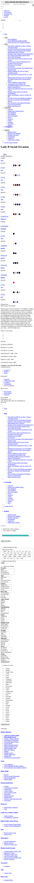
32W (24, 556)
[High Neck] (5, 635)
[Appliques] (5, 608)
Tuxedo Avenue (8, 506)
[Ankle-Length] (4, 624)
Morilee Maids (8, 779)
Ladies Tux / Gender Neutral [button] (9, 812)
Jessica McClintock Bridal (11, 742)
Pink (7, 695)
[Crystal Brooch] (5, 613)
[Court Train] (4, 629)
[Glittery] (3, 601)
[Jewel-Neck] (5, 636)
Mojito (8, 670)
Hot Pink (8, 696)
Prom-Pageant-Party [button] (7, 783)
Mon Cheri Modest (9, 750)
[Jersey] (4, 621)
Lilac (7, 689)
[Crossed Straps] (5, 594)
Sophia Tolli (7, 756)
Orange (8, 705)
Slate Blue (9, 682)
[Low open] (5, 597)
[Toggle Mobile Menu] (1, 404)
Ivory (7, 709)
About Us (7, 379)
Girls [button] (2, 829)
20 (15, 553)
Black (7, 716)
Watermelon (9, 700)
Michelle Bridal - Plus (10, 748)
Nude (7, 710)
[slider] (30, 535)
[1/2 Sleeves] (6, 648)
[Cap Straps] (5, 655)
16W (15, 555)
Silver (7, 719)
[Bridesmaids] (8, 571)
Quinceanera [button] (4, 838)
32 (6, 555)
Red (7, 703)
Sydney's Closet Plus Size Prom (13, 799)
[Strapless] (5, 660)
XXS (29, 556)
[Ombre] (3, 605)
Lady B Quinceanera (10, 841)
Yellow (8, 668)
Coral (7, 707)
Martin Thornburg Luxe (10, 746)
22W (29, 555)
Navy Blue (9, 686)
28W (14, 556)
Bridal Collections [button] (6, 732)
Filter (5, 154)
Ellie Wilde (7, 794)
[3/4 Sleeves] (6, 649)
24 (22, 553)
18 (11, 553)
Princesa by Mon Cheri (10, 844)
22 (18, 553)
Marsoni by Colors (9, 853)
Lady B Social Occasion (11, 142)
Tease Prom (7, 800)
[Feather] (4, 619)
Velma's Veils (8, 873)
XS (5, 558)
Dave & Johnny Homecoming (12, 824)
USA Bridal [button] (7, 482)
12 (29, 551)
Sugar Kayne (7, 834)
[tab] (18, 413)
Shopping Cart (8, 14)
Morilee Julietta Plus (9, 754)
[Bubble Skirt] (6, 585)
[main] (17, 224)
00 (8, 551)
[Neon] (3, 604)
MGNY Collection (9, 859)
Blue (7, 684)
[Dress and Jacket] (5, 580)
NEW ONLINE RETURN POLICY (17, 2)
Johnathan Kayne (9, 796)
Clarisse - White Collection (11, 738)
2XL (22, 558)
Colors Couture (8, 791)
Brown (8, 714)
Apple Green (9, 672)
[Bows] (5, 611)
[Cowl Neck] (5, 632)
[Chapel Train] (4, 627)
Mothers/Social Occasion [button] (8, 848)
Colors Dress (7, 789)
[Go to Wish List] (3, 6)
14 (4, 553)
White (7, 721)
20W (24, 555)
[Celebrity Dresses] (6, 586)
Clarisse (6, 786)
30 (2, 555)
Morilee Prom (8, 797)
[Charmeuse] (4, 616)
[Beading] (5, 610)
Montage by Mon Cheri (10, 854)
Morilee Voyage (8, 753)
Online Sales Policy (9, 381)
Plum (7, 702)
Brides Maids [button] (5, 771)
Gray (7, 718)
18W (20, 555)
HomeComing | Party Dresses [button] (9, 821)
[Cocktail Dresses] (8, 574)
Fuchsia (8, 698)
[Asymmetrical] (4, 626)
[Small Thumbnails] (1, 152)
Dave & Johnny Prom (10, 792)
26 (25, 553)
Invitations (7, 866)
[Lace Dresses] (5, 582)
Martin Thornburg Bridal (11, 745)
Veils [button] (2, 869)
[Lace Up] (5, 596)
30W (19, 556)
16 (8, 553)
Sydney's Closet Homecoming (12, 826)
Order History (8, 393)
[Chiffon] (4, 618)
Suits (5, 809)
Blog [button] (5, 413)
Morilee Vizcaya (8, 843)
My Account (7, 12)
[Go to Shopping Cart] (1, 6)
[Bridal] (8, 569)
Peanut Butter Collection (11, 807)
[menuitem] (18, 11)
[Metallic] (3, 602)
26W (10, 556)
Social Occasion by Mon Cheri (12, 857)
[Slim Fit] (5, 644)
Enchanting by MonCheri (11, 740)
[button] (5, 34)
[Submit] (20, 20)
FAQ (5, 373)
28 (29, 553)
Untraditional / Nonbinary (11, 817)
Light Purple (9, 691)
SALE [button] (2, 761)
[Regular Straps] (5, 657)
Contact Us (7, 370)
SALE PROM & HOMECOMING (14, 766)
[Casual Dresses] (8, 572)
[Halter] (5, 633)
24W (5, 556)
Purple (8, 688)
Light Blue (9, 681)
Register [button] (6, 511)
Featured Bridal (8, 880)
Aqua (7, 677)
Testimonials (7, 384)
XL (18, 558)
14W (10, 555)
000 (5, 551)
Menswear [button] (4, 804)
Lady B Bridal (8, 743)
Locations (7, 382)
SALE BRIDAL (8, 764)
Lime (7, 675)
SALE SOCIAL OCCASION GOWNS (15, 767)
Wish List (6, 10)
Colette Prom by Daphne (11, 788)
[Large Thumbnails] (3, 152)
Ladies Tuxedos (8, 816)
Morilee (6, 751)
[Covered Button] (5, 593)
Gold (7, 712)
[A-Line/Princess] (5, 640)
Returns (6, 371)
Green (7, 674)
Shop (5, 408)
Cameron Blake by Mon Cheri (12, 851)
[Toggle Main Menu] (1, 31)
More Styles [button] (4, 876)
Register (6, 15)
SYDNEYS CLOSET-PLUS (12, 757)
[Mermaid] (5, 643)
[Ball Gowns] (5, 577)
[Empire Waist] (5, 641)
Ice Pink (8, 693)
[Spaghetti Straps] (5, 658)
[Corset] (6, 589)
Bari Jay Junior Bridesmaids (12, 776)
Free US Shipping (9, 385)
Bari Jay (6, 774)
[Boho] (5, 579)
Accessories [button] (4, 863)
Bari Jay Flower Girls (10, 833)
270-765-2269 (5, 4)
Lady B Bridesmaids (10, 778)
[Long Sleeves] (6, 651)
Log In (6, 17)
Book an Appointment (19, 4)
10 (26, 551)
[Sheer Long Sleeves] (6, 652)
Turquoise (9, 679)
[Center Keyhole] (6, 588)
